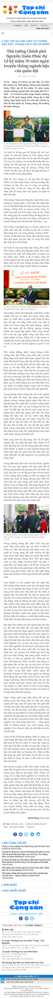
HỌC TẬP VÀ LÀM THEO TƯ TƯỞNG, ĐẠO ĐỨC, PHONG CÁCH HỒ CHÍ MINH (26, 42)
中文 (26, 25)
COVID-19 (30, 827)
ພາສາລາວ (17, 25)
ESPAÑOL (44, 25)
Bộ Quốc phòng (17, 827)
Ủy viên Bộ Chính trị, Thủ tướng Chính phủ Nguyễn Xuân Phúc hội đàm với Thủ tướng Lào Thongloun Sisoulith (26, 861)
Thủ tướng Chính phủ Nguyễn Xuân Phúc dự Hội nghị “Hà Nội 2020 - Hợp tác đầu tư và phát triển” (25, 874)
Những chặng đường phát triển (26, 914)
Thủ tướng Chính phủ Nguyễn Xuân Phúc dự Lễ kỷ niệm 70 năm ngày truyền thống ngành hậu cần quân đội (26, 61)
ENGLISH (34, 25)
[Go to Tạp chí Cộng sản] (26, 9)
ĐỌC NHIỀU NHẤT (15, 890)
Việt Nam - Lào (17, 824)
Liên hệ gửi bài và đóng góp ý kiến (22, 979)
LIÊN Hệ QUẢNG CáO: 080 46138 (19, 982)
